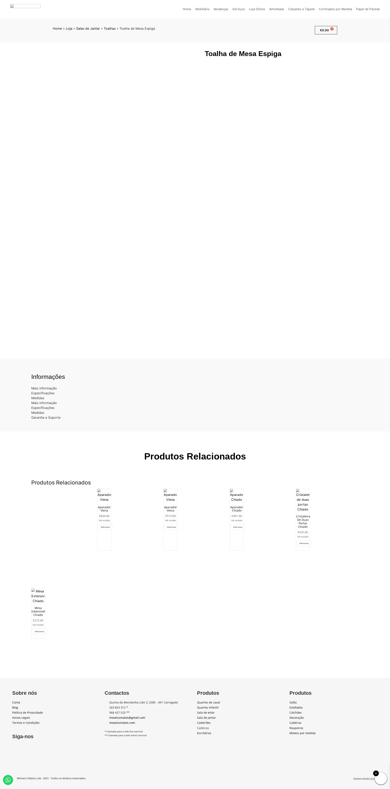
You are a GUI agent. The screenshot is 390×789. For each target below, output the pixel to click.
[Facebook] (16, 747)
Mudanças (221, 9)
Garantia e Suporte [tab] (46, 417)
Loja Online (257, 9)
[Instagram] (26, 747)
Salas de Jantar (88, 28)
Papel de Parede (368, 9)
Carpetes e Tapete (301, 9)
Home (187, 9)
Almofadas (276, 9)
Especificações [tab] (42, 393)
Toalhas (110, 28)
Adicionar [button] (105, 527)
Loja (69, 28)
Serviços (238, 9)
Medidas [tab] (37, 398)
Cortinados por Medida (335, 9)
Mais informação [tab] (44, 388)
